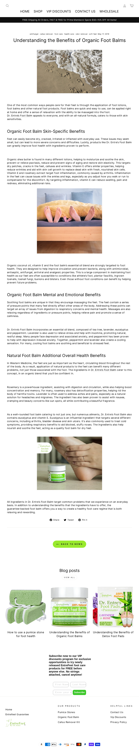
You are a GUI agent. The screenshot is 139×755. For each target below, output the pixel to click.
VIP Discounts (59, 11)
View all (69, 577)
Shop (38, 11)
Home (25, 11)
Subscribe (79, 692)
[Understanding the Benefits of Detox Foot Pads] (113, 607)
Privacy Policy (118, 722)
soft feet (93, 34)
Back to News (71, 544)
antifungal (34, 34)
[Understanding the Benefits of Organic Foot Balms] (69, 607)
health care (69, 34)
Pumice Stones (66, 712)
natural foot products (46, 108)
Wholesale (109, 11)
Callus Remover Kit (69, 722)
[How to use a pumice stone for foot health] (25, 607)
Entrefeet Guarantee (17, 714)
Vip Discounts (118, 717)
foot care (59, 34)
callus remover (46, 34)
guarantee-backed (18, 508)
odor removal (81, 34)
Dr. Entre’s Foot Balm (19, 115)
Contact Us (85, 11)
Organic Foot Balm (68, 717)
